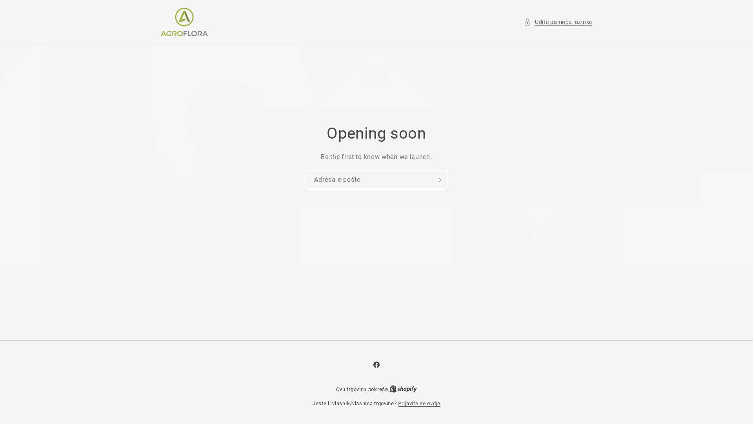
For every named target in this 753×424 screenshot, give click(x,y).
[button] (558, 22)
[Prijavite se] (438, 180)
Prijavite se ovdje (419, 403)
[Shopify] (403, 389)
